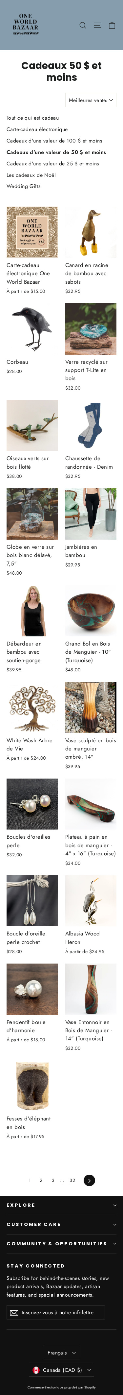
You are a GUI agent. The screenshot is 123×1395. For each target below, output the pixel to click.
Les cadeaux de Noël (31, 175)
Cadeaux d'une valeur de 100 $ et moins (54, 140)
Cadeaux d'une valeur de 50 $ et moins (56, 152)
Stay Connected (36, 1266)
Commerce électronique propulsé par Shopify (62, 1387)
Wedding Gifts (24, 186)
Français (57, 1352)
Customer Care (34, 1224)
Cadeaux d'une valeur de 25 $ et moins (53, 163)
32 (72, 1180)
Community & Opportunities (57, 1243)
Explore (21, 1205)
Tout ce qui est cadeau (33, 118)
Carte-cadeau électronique (37, 129)
